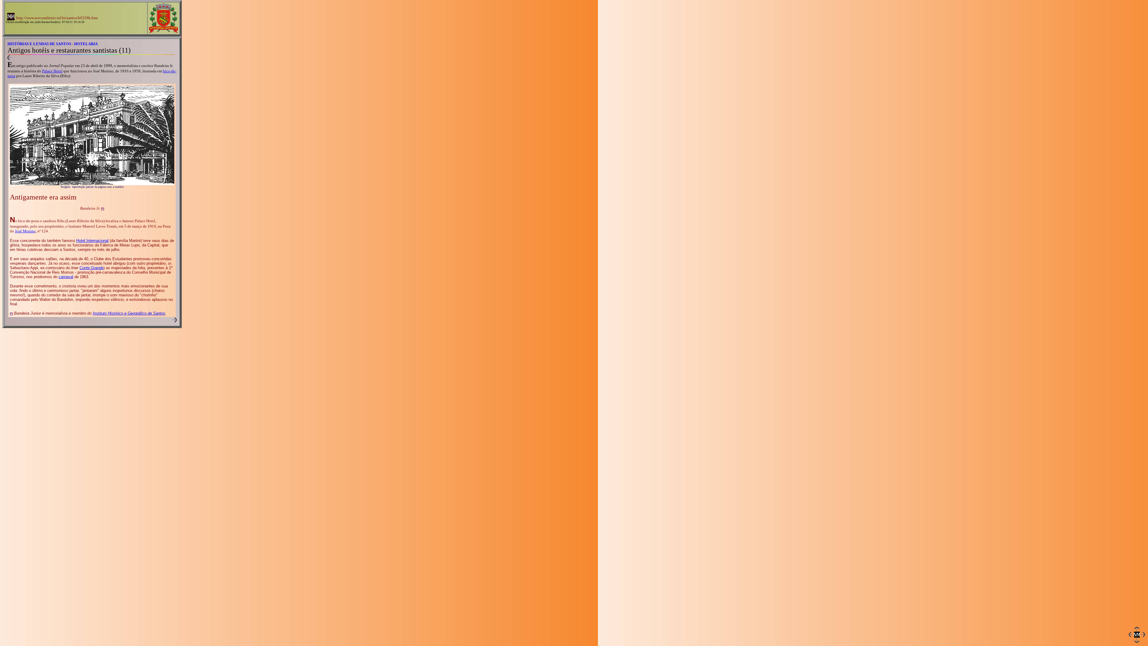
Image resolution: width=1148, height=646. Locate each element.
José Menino (25, 231)
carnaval (66, 277)
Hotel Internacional (92, 240)
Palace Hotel (52, 71)
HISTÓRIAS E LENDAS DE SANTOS (39, 44)
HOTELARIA (86, 44)
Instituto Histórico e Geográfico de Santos (129, 313)
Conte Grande (91, 268)
